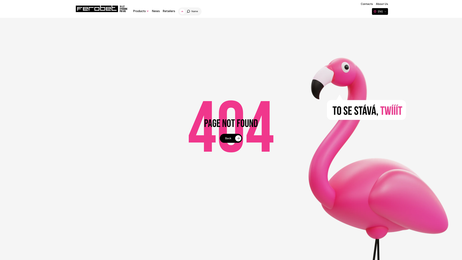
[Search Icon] (190, 11)
